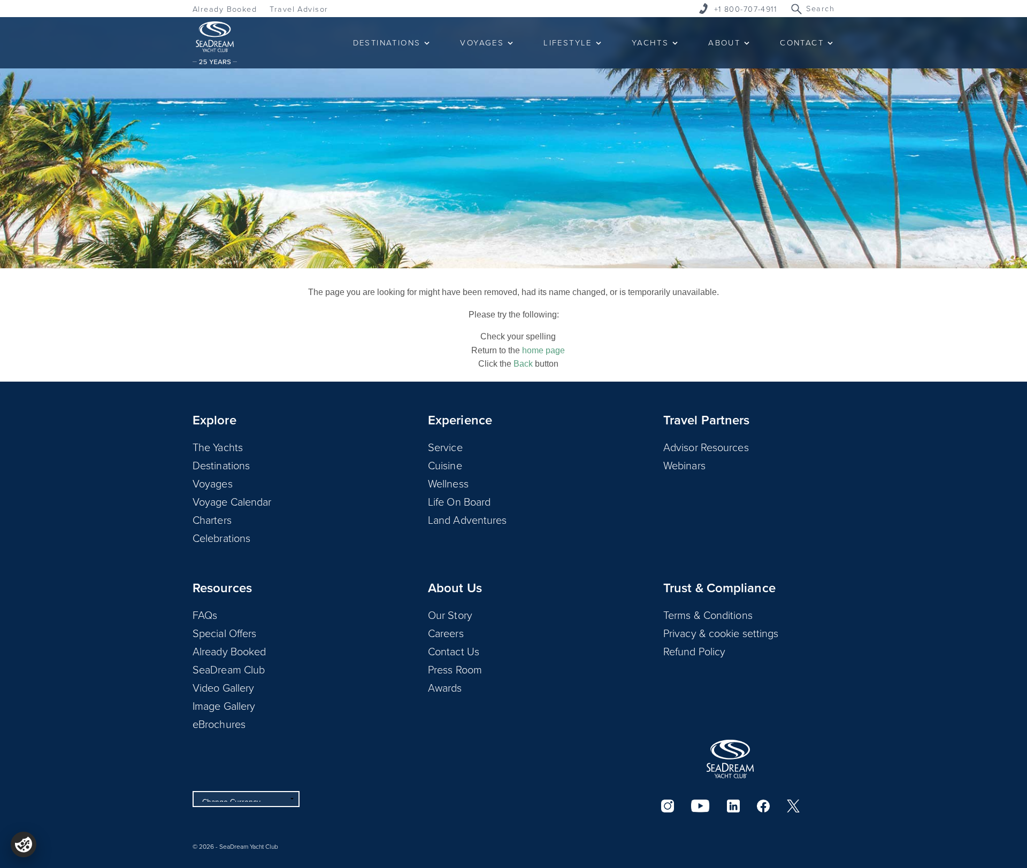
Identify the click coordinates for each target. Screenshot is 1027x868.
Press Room (455, 669)
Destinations (221, 465)
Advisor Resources (706, 446)
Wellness (448, 483)
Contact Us (453, 651)
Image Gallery (224, 705)
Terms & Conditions (708, 614)
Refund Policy (694, 651)
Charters (212, 519)
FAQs (205, 614)
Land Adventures (467, 519)
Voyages (213, 483)
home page (543, 350)
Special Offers (224, 632)
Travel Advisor (299, 9)
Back (523, 363)
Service (445, 446)
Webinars (684, 465)
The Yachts (218, 446)
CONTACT (802, 42)
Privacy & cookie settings (721, 632)
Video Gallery (223, 687)
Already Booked (225, 9)
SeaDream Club (229, 669)
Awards (445, 687)
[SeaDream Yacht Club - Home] (730, 759)
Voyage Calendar (232, 501)
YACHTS (650, 42)
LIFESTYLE (567, 42)
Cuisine (445, 465)
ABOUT (724, 42)
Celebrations (221, 537)
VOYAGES (482, 42)
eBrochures (219, 723)
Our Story (450, 614)
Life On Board (459, 501)
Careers (446, 632)
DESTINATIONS (387, 42)
